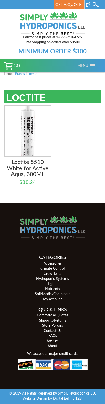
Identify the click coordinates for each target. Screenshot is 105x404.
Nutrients (52, 289)
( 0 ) (16, 66)
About (52, 346)
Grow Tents (52, 274)
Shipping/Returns (52, 320)
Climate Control (52, 268)
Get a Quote (68, 5)
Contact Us (52, 331)
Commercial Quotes (52, 315)
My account (52, 299)
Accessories (53, 263)
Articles (52, 341)
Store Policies (52, 325)
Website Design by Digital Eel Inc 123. (52, 398)
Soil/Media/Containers (52, 294)
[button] (82, 66)
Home (8, 74)
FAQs (52, 336)
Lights (52, 284)
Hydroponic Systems (52, 279)
